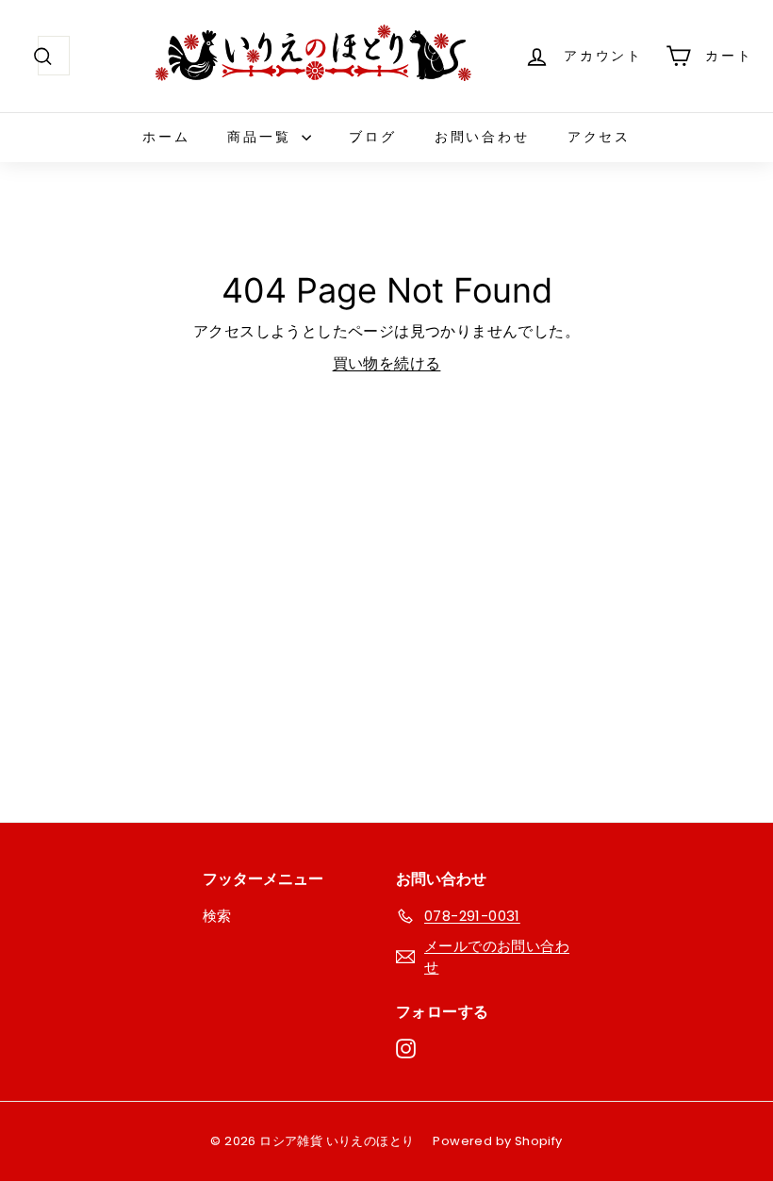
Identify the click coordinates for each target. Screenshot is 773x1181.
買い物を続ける (387, 363)
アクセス (599, 136)
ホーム (165, 136)
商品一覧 (262, 136)
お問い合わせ (482, 136)
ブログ (372, 136)
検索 (217, 916)
